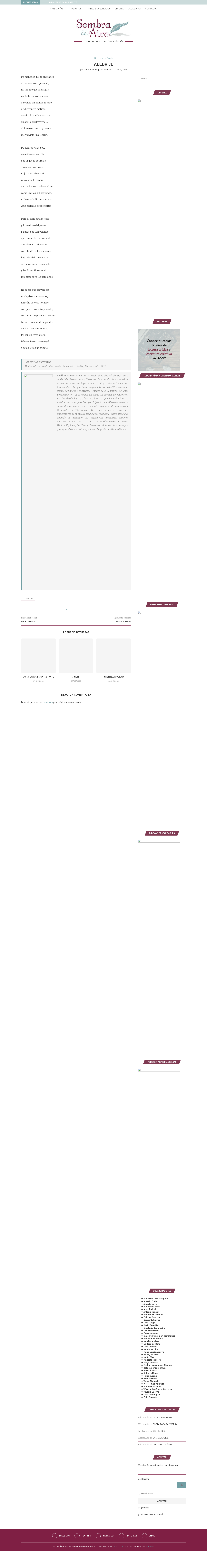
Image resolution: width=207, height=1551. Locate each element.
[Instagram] (178, 2)
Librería (119, 8)
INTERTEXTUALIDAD (114, 677)
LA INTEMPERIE (161, 1438)
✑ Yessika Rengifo (149, 1394)
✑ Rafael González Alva (151, 1368)
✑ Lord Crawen (147, 1346)
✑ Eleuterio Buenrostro (151, 1328)
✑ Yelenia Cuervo (148, 1392)
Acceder (162, 1501)
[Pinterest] (181, 2)
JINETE (76, 677)
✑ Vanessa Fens (147, 1378)
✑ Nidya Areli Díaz (148, 1362)
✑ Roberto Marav (148, 1373)
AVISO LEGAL (120, 1546)
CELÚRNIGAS (159, 1431)
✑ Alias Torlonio (147, 1309)
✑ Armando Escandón (150, 1315)
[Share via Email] (84, 610)
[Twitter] (174, 2)
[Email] (185, 2)
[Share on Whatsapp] (79, 610)
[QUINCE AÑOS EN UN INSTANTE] (38, 655)
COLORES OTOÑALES (163, 1444)
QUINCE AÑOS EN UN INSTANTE (63, 2)
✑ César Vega (146, 1323)
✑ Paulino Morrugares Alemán (155, 1365)
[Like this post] (68, 610)
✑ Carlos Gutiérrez (149, 1320)
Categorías (56, 8)
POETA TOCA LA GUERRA (165, 1424)
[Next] (45, 2)
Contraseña (143, 1479)
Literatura (28, 598)
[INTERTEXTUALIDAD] (113, 655)
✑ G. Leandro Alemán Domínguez (156, 1336)
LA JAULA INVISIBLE (162, 1417)
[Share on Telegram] (82, 610)
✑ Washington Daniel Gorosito (155, 1389)
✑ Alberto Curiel (148, 1301)
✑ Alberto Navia (147, 1304)
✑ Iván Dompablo (148, 1341)
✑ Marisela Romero (149, 1360)
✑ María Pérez (147, 1357)
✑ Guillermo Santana (150, 1338)
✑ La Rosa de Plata (149, 1344)
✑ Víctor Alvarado (148, 1381)
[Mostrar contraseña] (181, 1485)
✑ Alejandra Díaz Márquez (153, 1299)
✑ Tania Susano (147, 1376)
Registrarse (143, 1508)
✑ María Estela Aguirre (151, 1352)
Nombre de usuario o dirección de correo (158, 1465)
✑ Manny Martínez (149, 1349)
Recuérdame (147, 1493)
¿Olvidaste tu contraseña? (150, 1514)
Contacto (151, 8)
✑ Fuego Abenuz (148, 1333)
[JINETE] (76, 655)
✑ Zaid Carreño (147, 1397)
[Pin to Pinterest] (76, 610)
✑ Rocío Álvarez (147, 1370)
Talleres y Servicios (99, 8)
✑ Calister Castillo (149, 1317)
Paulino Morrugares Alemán (98, 69)
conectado (48, 702)
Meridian (150, 1546)
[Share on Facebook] (71, 610)
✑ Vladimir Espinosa (149, 1386)
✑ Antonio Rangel (148, 1312)
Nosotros (75, 8)
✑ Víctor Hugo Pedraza (151, 1384)
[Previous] (42, 2)
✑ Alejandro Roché (149, 1306)
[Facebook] (171, 2)
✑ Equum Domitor (148, 1331)
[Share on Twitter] (74, 610)
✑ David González (148, 1325)
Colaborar (134, 8)
